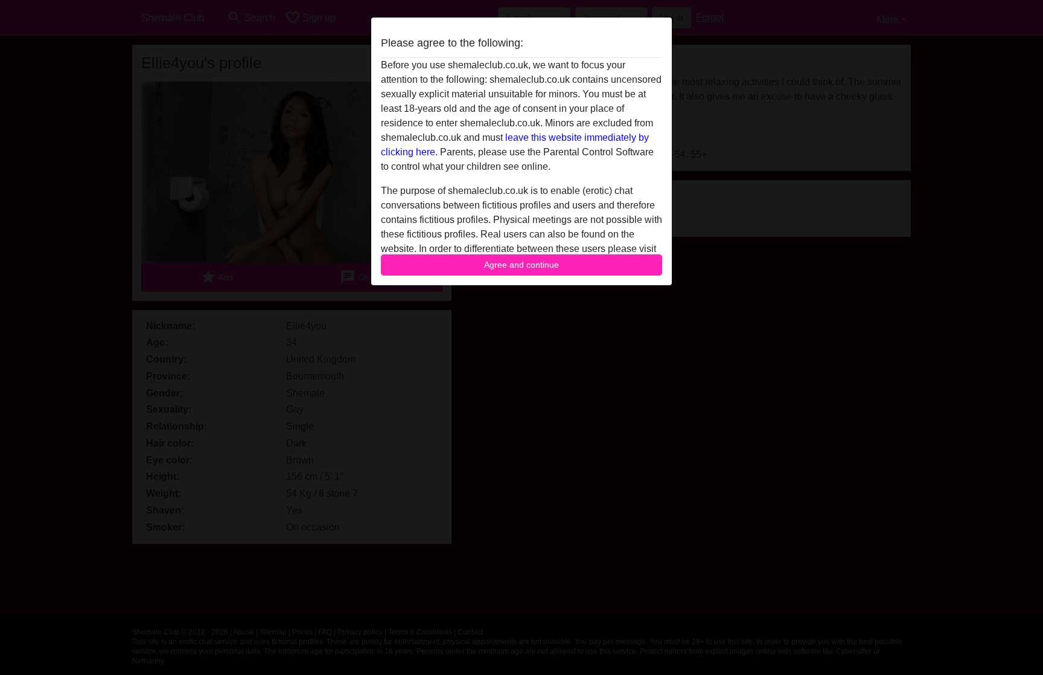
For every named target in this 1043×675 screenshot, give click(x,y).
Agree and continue (521, 265)
